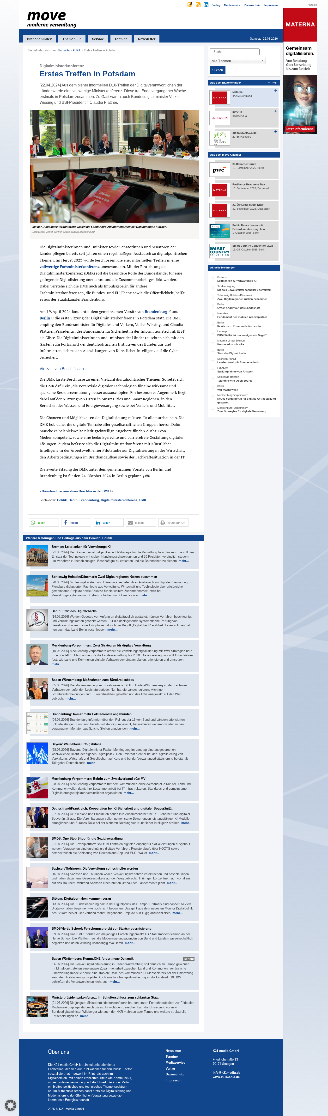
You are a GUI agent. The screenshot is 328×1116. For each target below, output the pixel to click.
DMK (142, 500)
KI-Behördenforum (244, 164)
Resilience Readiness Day (248, 184)
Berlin (45, 318)
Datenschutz (175, 1074)
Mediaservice (175, 1062)
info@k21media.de (226, 1072)
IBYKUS (237, 112)
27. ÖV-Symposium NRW (247, 204)
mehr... (184, 561)
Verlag (170, 1068)
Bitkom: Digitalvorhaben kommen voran (81, 898)
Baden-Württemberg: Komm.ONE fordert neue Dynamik (93, 958)
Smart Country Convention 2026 (252, 245)
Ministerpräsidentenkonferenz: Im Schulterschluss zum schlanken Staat (105, 997)
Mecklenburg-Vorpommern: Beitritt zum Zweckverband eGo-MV (99, 779)
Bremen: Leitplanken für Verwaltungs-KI (81, 547)
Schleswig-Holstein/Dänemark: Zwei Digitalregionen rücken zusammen (104, 577)
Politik (77, 50)
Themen (69, 39)
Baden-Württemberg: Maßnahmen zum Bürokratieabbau (93, 680)
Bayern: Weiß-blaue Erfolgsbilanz (76, 744)
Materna (237, 92)
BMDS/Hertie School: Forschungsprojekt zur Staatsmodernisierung (102, 928)
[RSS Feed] (198, 5)
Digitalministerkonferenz (119, 500)
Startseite (63, 50)
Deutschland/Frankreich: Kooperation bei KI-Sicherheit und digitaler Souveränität (112, 808)
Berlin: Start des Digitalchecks (74, 611)
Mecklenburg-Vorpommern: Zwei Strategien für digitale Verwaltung (101, 645)
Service (98, 39)
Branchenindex (39, 39)
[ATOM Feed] (190, 5)
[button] (113, 174)
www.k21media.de (226, 1077)
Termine (121, 39)
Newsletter (146, 39)
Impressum (174, 1080)
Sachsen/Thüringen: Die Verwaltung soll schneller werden (95, 868)
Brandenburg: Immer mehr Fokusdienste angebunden (92, 714)
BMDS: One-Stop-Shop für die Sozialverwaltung (87, 838)
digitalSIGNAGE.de (244, 132)
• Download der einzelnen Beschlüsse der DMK (74, 491)
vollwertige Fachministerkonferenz (70, 266)
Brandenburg (156, 311)
